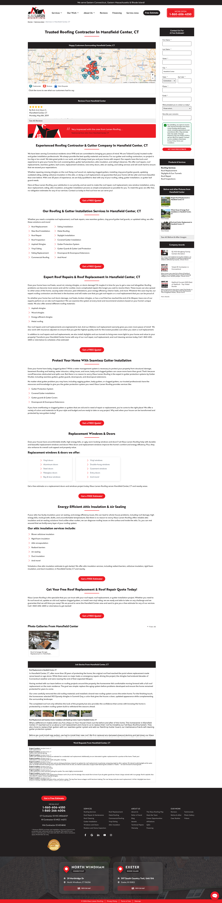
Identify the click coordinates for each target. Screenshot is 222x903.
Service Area (132, 12)
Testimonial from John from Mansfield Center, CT (90, 133)
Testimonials (188, 812)
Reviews (104, 12)
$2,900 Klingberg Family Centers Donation (181, 253)
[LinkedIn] (98, 835)
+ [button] (152, 74)
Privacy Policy (171, 141)
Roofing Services (90, 812)
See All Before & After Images (173, 237)
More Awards (165, 297)
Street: (165, 58)
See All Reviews (36, 120)
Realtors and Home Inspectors (95, 828)
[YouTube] (104, 835)
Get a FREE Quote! (91, 200)
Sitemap (138, 901)
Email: (165, 95)
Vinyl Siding (113, 821)
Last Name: (166, 49)
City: (164, 68)
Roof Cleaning (89, 818)
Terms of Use (126, 901)
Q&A (148, 825)
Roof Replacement (116, 812)
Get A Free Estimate (54, 798)
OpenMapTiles (133, 82)
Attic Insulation (114, 825)
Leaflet (125, 82)
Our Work (71, 12)
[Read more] (184, 260)
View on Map (86, 888)
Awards (134, 821)
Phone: (165, 86)
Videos (186, 818)
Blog (133, 818)
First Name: (166, 40)
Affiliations (150, 821)
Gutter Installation (90, 821)
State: (165, 77)
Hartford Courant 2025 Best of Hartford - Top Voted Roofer (182, 284)
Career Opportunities (154, 818)
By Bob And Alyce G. (38, 110)
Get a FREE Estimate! (91, 496)
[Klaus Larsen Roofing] (36, 13)
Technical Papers (137, 825)
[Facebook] (85, 835)
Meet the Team (152, 815)
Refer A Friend (136, 815)
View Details (165, 206)
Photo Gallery (189, 815)
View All (152, 627)
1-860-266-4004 (53, 810)
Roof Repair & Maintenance (94, 815)
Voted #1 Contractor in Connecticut (180, 268)
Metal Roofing (114, 815)
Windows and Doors (91, 825)
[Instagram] (111, 835)
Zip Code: (181, 77)
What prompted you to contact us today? (176, 105)
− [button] (152, 78)
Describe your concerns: (170, 114)
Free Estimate (151, 12)
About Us (88, 12)
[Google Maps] (91, 835)
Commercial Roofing (116, 818)
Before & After (176, 815)
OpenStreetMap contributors (147, 82)
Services (56, 12)
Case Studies (175, 818)
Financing (117, 12)
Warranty (134, 828)
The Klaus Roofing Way (154, 812)
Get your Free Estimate (177, 149)
